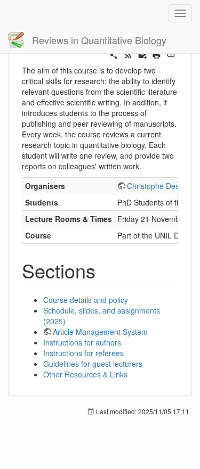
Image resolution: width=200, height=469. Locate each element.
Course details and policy (85, 299)
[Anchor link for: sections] (105, 269)
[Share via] (113, 53)
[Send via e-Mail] (142, 53)
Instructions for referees (83, 353)
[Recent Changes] (128, 53)
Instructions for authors (82, 342)
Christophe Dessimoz (163, 185)
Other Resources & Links (85, 374)
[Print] (156, 53)
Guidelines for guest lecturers (92, 363)
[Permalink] (170, 53)
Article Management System (100, 331)
